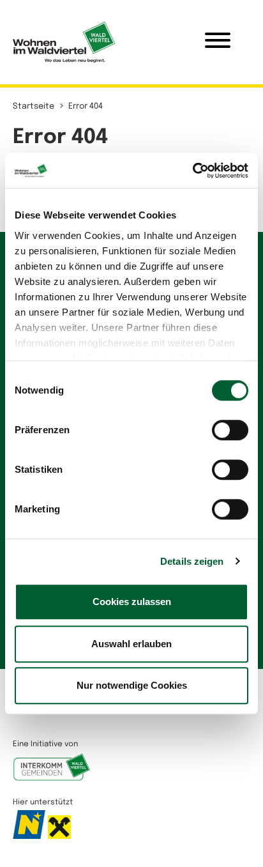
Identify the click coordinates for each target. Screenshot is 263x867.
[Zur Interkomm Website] (52, 773)
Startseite (33, 106)
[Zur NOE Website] (30, 831)
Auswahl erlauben (131, 643)
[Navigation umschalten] (217, 42)
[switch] (230, 430)
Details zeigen (191, 561)
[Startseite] (64, 42)
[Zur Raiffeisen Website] (59, 831)
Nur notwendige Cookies (132, 685)
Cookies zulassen (132, 601)
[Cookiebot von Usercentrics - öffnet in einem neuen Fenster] (192, 170)
